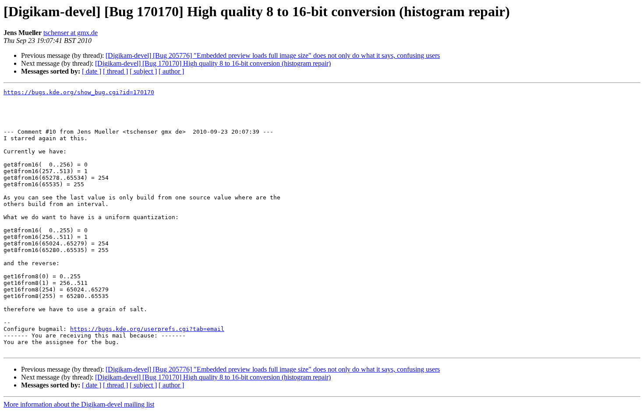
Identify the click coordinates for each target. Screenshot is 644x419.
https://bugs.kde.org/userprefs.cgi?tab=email (147, 329)
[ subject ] (143, 71)
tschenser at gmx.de (70, 32)
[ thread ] (115, 71)
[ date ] (91, 71)
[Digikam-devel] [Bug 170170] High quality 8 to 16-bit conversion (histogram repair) (213, 63)
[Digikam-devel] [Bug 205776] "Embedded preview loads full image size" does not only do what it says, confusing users (273, 55)
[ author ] (171, 71)
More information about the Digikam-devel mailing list (79, 404)
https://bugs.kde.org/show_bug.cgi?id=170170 (79, 92)
